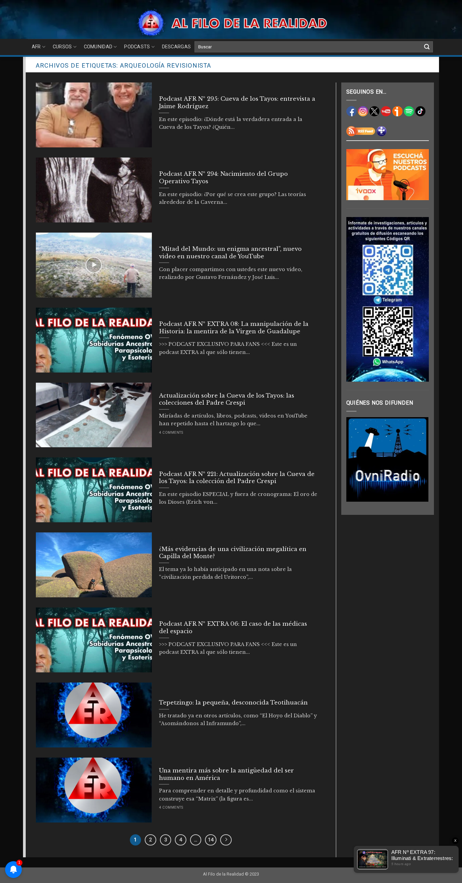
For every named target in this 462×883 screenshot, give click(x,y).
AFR (36, 47)
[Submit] (427, 47)
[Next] (419, 459)
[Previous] (356, 459)
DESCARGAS (176, 47)
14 (210, 840)
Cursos (62, 47)
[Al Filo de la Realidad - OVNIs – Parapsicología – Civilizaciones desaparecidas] (231, 23)
